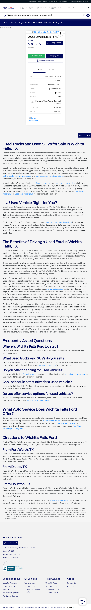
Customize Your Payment (54, 55)
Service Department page (38, 400)
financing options (43, 183)
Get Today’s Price (36, 56)
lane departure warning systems (49, 176)
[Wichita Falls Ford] (9, 8)
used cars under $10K (24, 194)
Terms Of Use (29, 607)
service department (66, 423)
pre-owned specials (54, 289)
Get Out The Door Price (55, 42)
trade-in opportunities (64, 183)
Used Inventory (30, 586)
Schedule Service (52, 589)
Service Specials (52, 593)
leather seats (8, 176)
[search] (89, 7)
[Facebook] (5, 563)
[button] (60, 34)
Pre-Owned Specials (10, 596)
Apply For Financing (10, 583)
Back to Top (84, 135)
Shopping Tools (11, 578)
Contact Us (12, 543)
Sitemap (37, 607)
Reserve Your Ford (9, 586)
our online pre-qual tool (75, 374)
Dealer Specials (8, 589)
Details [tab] (39, 69)
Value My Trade (51, 583)
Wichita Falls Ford (8, 607)
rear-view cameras (23, 176)
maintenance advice (51, 421)
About (70, 578)
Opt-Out (62, 607)
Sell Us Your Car (52, 586)
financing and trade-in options (59, 222)
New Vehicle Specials (11, 593)
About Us (70, 586)
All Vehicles (30, 578)
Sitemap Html (45, 607)
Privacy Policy (19, 607)
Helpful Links (53, 578)
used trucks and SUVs (59, 501)
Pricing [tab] (51, 69)
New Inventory (29, 583)
